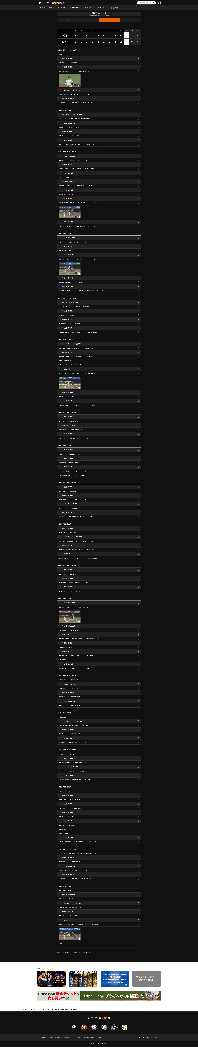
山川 (65, 140)
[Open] (138, 14)
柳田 (65, 67)
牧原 (65, 173)
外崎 (65, 238)
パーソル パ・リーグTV (34, 1009)
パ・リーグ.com (22, 1009)
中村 (65, 246)
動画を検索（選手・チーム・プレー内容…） (147, 3)
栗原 (65, 58)
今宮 (65, 164)
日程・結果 (46, 1009)
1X (121, 42)
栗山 (65, 255)
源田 (65, 123)
